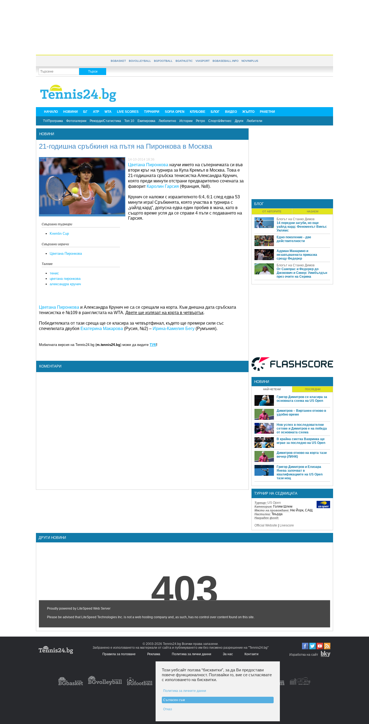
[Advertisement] (184, 27)
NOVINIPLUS (249, 60)
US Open (274, 503)
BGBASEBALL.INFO (226, 60)
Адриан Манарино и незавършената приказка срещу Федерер (297, 254)
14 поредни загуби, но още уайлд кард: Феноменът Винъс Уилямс (302, 226)
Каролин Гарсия (163, 186)
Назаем (312, 211)
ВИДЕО (231, 112)
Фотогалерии (76, 121)
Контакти (251, 654)
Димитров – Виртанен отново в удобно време (301, 412)
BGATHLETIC (184, 60)
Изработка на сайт (303, 655)
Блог (259, 204)
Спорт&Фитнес (220, 121)
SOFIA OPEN (175, 112)
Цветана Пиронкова (66, 253)
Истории (186, 121)
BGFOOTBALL (163, 60)
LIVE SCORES (128, 112)
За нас (228, 654)
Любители (254, 121)
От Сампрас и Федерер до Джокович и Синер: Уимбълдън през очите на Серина (302, 272)
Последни (312, 389)
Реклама (153, 654)
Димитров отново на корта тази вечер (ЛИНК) (302, 454)
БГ (85, 112)
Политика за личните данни (184, 691)
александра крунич (65, 284)
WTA (108, 112)
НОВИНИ (70, 112)
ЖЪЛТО (248, 112)
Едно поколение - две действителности (294, 239)
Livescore (287, 525)
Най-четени (272, 389)
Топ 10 (129, 121)
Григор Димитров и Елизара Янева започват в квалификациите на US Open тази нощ (300, 472)
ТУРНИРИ (151, 112)
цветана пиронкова (65, 279)
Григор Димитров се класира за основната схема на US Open (302, 399)
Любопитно (167, 121)
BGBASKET (118, 60)
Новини (46, 134)
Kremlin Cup (59, 234)
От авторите (271, 211)
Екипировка (146, 121)
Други (239, 121)
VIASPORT (203, 60)
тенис (54, 273)
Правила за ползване (119, 654)
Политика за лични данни (191, 654)
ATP (96, 112)
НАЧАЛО (51, 112)
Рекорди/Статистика (105, 121)
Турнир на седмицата (275, 493)
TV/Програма (53, 121)
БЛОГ (215, 112)
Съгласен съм (174, 700)
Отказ (167, 709)
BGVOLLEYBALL (140, 60)
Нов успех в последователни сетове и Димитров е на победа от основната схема (302, 428)
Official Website (265, 525)
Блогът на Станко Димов (295, 219)
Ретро (200, 121)
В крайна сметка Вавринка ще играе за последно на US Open (301, 441)
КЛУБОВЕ (197, 112)
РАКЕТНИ (267, 112)
